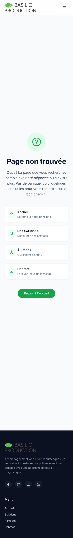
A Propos (10, 520)
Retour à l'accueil (36, 293)
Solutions (10, 514)
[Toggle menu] (64, 8)
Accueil (9, 508)
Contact (10, 526)
